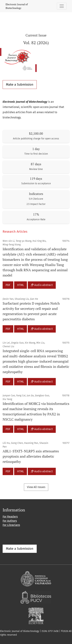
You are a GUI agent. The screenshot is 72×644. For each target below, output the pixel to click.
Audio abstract (43, 285)
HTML (20, 285)
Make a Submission (19, 84)
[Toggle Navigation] (62, 6)
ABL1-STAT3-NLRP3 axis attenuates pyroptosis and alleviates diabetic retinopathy (31, 456)
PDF (8, 285)
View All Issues (36, 487)
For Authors (10, 520)
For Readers (10, 516)
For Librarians (11, 525)
